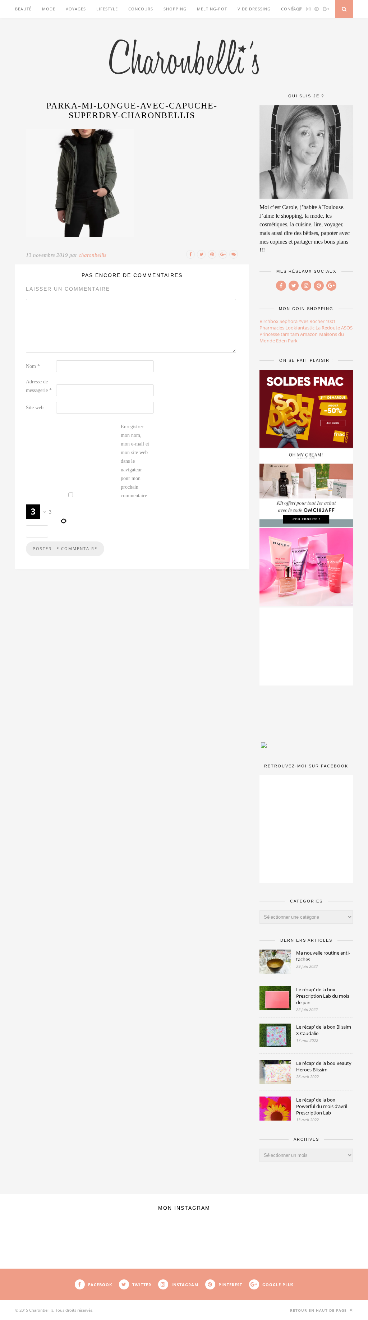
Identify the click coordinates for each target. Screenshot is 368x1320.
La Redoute (328, 327)
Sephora (289, 321)
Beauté (23, 8)
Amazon (309, 334)
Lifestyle (107, 8)
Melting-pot (212, 8)
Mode (48, 8)
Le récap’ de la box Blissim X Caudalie (323, 1030)
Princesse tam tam (279, 334)
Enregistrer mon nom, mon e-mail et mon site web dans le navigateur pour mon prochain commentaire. (135, 461)
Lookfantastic (299, 327)
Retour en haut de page (319, 1310)
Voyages (76, 8)
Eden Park (287, 340)
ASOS (347, 327)
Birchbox (269, 321)
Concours (140, 8)
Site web (34, 407)
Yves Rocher (312, 321)
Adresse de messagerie (39, 386)
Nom (33, 366)
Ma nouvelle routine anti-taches (323, 956)
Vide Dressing (254, 8)
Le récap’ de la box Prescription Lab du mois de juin (322, 996)
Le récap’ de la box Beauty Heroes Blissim (323, 1066)
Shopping (175, 8)
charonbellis (92, 255)
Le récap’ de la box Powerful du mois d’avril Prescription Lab (321, 1106)
